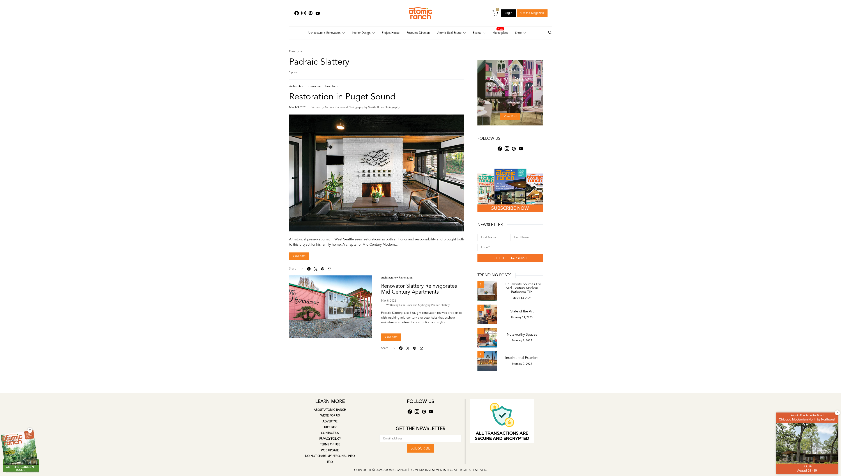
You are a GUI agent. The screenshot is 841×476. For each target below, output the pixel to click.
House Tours (331, 86)
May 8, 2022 (388, 300)
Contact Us (330, 433)
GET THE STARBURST (510, 258)
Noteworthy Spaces (522, 334)
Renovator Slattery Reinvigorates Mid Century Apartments (419, 289)
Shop (518, 33)
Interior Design (361, 33)
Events (477, 33)
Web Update (330, 450)
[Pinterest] (310, 13)
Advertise (330, 421)
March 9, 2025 (297, 107)
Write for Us (330, 416)
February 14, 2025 (522, 317)
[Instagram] (303, 13)
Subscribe (330, 427)
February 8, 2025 (522, 340)
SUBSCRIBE (420, 448)
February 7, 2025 (522, 363)
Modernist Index (516, 70)
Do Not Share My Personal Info (330, 456)
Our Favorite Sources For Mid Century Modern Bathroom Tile (522, 288)
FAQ (330, 462)
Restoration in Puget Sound (342, 97)
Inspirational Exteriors (521, 357)
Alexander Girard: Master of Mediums (510, 81)
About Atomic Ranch (330, 410)
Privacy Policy (330, 439)
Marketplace (500, 33)
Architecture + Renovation (324, 33)
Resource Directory (418, 33)
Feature (499, 70)
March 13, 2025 (521, 298)
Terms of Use (330, 444)
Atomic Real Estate (449, 33)
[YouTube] (317, 13)
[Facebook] (296, 13)
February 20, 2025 (510, 93)
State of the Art (522, 311)
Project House (390, 33)
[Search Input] (550, 33)
